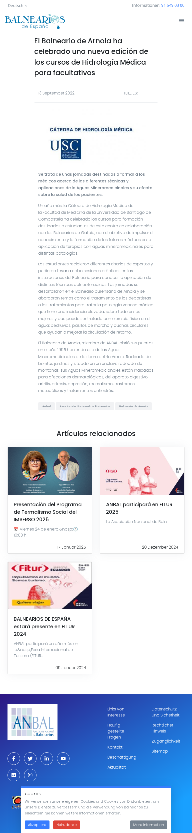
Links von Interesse (116, 712)
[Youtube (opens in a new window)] (63, 758)
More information (148, 824)
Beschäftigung (122, 757)
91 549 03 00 (172, 5)
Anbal (46, 406)
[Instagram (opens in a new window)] (30, 775)
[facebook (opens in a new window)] (14, 758)
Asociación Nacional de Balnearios (85, 406)
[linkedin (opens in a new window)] (46, 758)
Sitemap (160, 751)
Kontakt (115, 747)
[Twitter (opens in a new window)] (30, 758)
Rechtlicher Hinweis (162, 728)
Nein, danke (66, 824)
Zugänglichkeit (166, 741)
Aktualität (117, 767)
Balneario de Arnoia (133, 406)
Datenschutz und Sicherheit (166, 712)
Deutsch (15, 5)
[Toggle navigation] (181, 20)
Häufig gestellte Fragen (116, 731)
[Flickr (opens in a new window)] (14, 775)
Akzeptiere (37, 824)
